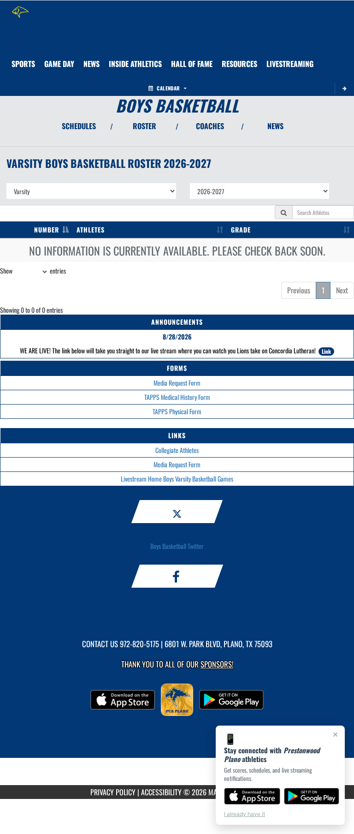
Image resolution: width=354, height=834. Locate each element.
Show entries (33, 270)
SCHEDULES (79, 126)
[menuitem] (91, 64)
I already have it (244, 813)
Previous (298, 290)
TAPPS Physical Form (177, 411)
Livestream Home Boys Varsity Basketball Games (177, 478)
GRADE (241, 229)
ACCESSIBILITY (161, 792)
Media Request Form (177, 382)
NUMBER (46, 229)
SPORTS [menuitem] (23, 63)
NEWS (275, 126)
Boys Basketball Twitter (177, 546)
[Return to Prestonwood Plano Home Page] (21, 12)
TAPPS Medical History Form (177, 397)
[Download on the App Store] (252, 796)
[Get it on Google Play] (312, 796)
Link (326, 351)
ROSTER (144, 126)
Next (342, 290)
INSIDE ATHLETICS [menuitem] (135, 63)
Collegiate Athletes (177, 450)
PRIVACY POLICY (113, 792)
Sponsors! (217, 664)
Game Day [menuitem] (59, 63)
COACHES (210, 126)
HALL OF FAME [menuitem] (191, 63)
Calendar (168, 88)
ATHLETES (91, 229)
